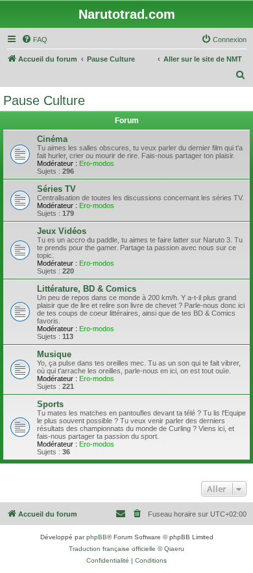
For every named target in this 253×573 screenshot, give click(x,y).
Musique (54, 354)
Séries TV (56, 189)
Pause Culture (44, 100)
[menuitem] (34, 39)
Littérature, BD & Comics (86, 289)
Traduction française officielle (112, 548)
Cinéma (52, 139)
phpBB (96, 537)
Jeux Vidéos (61, 231)
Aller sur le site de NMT (202, 59)
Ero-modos (96, 163)
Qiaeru (174, 548)
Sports (50, 404)
